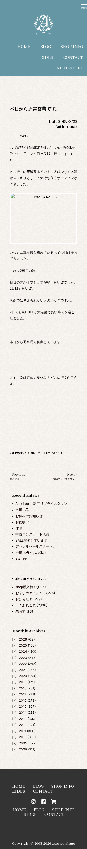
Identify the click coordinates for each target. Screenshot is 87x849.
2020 (23, 676)
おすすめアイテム (29, 593)
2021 (22, 670)
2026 (23, 639)
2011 (22, 731)
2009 (23, 743)
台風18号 (22, 510)
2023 (23, 658)
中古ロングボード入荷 (32, 534)
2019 (23, 682)
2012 (22, 725)
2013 (23, 719)
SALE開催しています (31, 540)
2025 (23, 645)
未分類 (20, 611)
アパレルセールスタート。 (35, 546)
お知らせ (22, 599)
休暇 (18, 528)
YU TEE (21, 559)
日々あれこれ (25, 605)
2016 (23, 700)
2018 (22, 688)
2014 (23, 712)
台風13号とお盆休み (30, 553)
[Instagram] (33, 801)
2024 (23, 651)
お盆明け (22, 522)
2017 (22, 694)
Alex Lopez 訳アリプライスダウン (41, 504)
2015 (22, 706)
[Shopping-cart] (53, 801)
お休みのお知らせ (29, 516)
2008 (23, 749)
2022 (23, 664)
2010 (23, 737)
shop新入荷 (24, 587)
